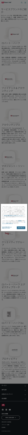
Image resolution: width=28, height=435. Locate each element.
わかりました (21, 227)
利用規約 (20, 220)
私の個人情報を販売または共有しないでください (13, 215)
